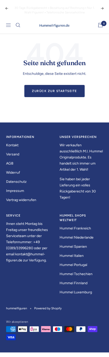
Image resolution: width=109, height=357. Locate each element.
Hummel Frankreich (75, 228)
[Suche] (18, 25)
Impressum (15, 191)
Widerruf (13, 172)
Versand (12, 154)
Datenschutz (16, 182)
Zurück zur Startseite (54, 91)
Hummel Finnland (73, 283)
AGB (9, 163)
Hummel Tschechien (76, 274)
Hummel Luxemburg (76, 292)
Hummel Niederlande (77, 237)
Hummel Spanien (73, 246)
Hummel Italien (72, 256)
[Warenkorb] (100, 25)
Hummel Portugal (73, 265)
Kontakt (12, 145)
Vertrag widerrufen (21, 200)
